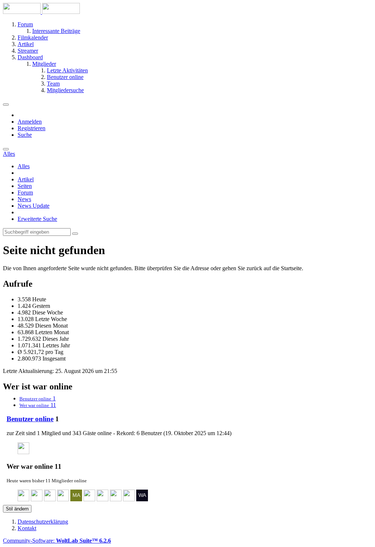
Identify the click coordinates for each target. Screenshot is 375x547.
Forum (25, 192)
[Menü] (6, 104)
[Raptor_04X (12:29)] (89, 499)
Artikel (26, 179)
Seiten (25, 186)
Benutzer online (30, 419)
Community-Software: (57, 540)
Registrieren (31, 128)
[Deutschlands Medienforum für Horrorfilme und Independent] (41, 12)
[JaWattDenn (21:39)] (23, 499)
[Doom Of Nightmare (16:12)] (63, 499)
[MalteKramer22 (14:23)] (76, 499)
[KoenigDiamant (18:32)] (50, 499)
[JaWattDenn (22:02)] (23, 452)
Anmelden (30, 121)
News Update (33, 206)
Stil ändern (17, 509)
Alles (24, 166)
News (24, 199)
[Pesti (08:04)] (129, 499)
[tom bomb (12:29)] (102, 499)
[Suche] (6, 149)
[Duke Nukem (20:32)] (36, 499)
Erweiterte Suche (37, 219)
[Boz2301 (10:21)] (116, 499)
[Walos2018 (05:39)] (142, 499)
